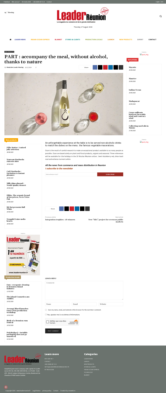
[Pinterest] (105, 67)
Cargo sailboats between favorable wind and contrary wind (137, 115)
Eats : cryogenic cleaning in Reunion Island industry (18, 287)
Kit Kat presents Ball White (16, 208)
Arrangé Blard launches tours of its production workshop (17, 311)
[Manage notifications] (6, 387)
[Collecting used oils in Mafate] (155, 129)
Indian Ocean (135, 90)
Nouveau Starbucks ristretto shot (15, 161)
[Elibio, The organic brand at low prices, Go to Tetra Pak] (35, 198)
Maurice (132, 79)
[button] (160, 16)
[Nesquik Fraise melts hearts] (35, 222)
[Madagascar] (155, 104)
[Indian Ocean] (155, 93)
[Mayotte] (155, 70)
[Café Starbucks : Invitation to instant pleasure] (35, 174)
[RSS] (155, 16)
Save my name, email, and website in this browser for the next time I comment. (74, 310)
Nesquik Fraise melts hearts (16, 220)
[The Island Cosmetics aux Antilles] (35, 300)
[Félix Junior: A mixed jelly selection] (35, 150)
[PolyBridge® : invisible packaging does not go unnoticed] (35, 335)
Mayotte (132, 67)
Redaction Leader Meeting (15, 67)
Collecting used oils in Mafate (138, 127)
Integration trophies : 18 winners (60, 220)
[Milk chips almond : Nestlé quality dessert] (35, 186)
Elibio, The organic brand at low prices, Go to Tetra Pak (18, 197)
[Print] (121, 67)
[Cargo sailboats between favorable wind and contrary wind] (155, 115)
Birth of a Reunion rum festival (17, 322)
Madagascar (134, 101)
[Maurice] (155, 81)
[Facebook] (147, 16)
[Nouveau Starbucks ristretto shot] (35, 162)
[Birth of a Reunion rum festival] (35, 323)
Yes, (63, 315)
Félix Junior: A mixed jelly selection (16, 149)
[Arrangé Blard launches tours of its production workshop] (35, 311)
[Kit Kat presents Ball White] (35, 210)
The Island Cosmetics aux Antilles (18, 298)
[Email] (115, 67)
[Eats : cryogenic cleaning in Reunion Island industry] (35, 288)
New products (9, 52)
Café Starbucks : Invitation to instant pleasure (16, 173)
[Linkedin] (151, 16)
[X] (100, 67)
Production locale (13, 277)
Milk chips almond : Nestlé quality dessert (16, 184)
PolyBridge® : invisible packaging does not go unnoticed (17, 335)
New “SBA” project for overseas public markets (105, 221)
